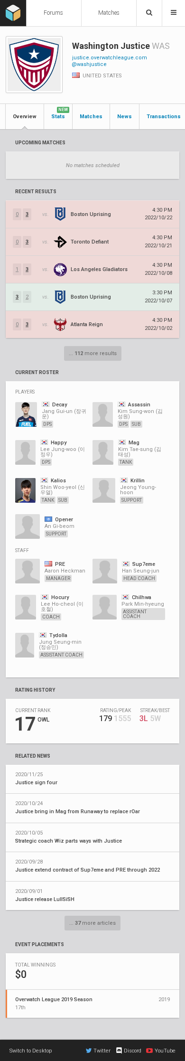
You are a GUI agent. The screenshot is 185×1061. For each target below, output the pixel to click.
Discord (132, 1051)
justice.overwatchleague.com (109, 58)
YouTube (165, 1051)
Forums (53, 12)
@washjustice (89, 64)
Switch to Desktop (30, 1050)
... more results (93, 353)
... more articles (92, 923)
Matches (109, 12)
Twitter (102, 1051)
